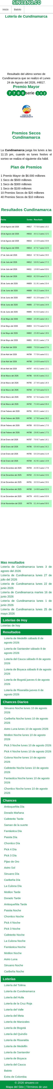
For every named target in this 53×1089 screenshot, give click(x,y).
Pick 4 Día (10, 849)
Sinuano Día (11, 873)
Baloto (17, 9)
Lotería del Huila (14, 997)
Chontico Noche (14, 916)
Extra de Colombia (15, 1076)
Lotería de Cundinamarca (19, 991)
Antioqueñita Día (14, 806)
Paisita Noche (12, 910)
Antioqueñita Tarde (15, 904)
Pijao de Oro (11, 861)
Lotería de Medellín (15, 1046)
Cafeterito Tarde (13, 818)
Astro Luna (10, 959)
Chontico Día (12, 843)
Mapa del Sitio (15, 1086)
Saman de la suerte (16, 824)
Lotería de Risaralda (16, 1040)
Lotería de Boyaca (15, 1058)
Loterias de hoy (10, 625)
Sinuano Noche (13, 965)
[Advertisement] (26, 45)
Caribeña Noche (14, 971)
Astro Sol (9, 867)
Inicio (5, 9)
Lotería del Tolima (15, 985)
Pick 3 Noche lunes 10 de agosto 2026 (27, 745)
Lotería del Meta (14, 1015)
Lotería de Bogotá (15, 1027)
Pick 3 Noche (12, 928)
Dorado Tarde (12, 898)
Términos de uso (36, 1086)
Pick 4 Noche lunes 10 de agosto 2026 (27, 751)
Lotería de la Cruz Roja (18, 1003)
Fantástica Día (13, 831)
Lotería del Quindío (15, 1034)
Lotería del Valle (14, 1009)
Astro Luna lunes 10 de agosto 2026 (26, 728)
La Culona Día (13, 885)
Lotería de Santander (17, 1052)
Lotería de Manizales (17, 1021)
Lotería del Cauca (15, 1064)
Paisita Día (10, 837)
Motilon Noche (13, 953)
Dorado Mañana (14, 812)
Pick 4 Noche (12, 922)
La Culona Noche (14, 940)
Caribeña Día (12, 879)
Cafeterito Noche (14, 934)
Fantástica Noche (15, 947)
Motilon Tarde (12, 892)
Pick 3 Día (10, 855)
